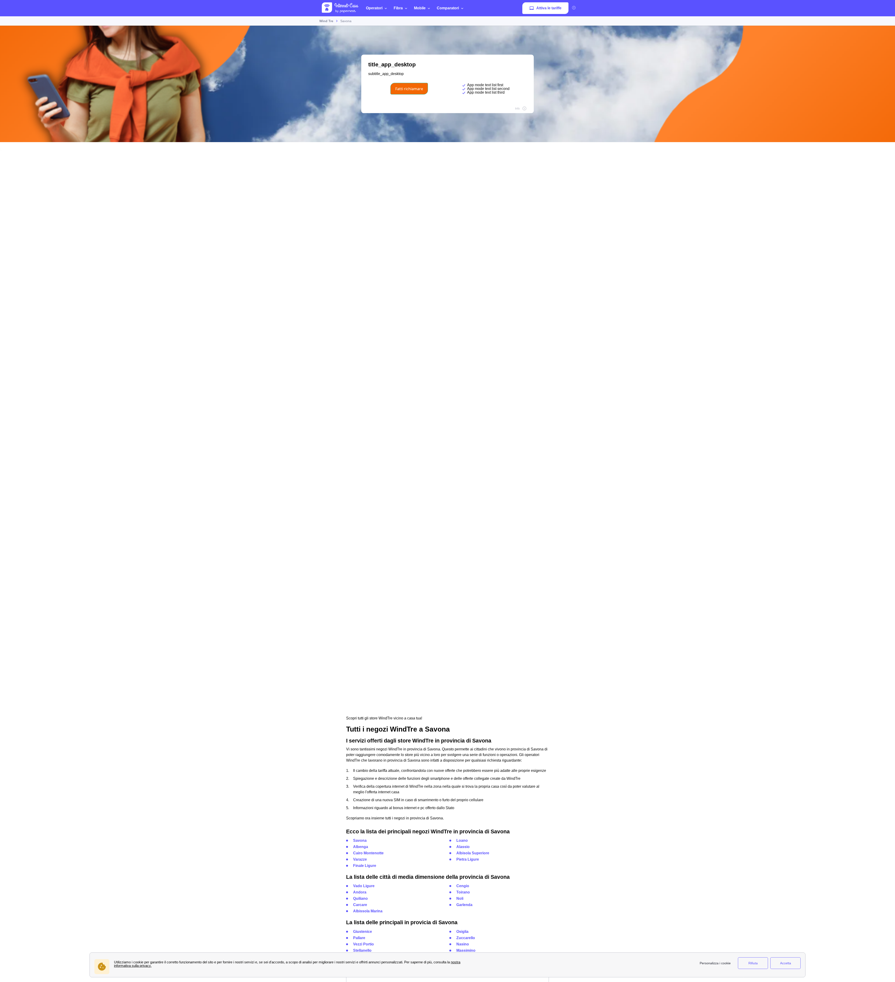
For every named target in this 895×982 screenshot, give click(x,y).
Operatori (374, 8)
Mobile (420, 8)
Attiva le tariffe (548, 8)
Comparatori (448, 8)
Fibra (398, 8)
